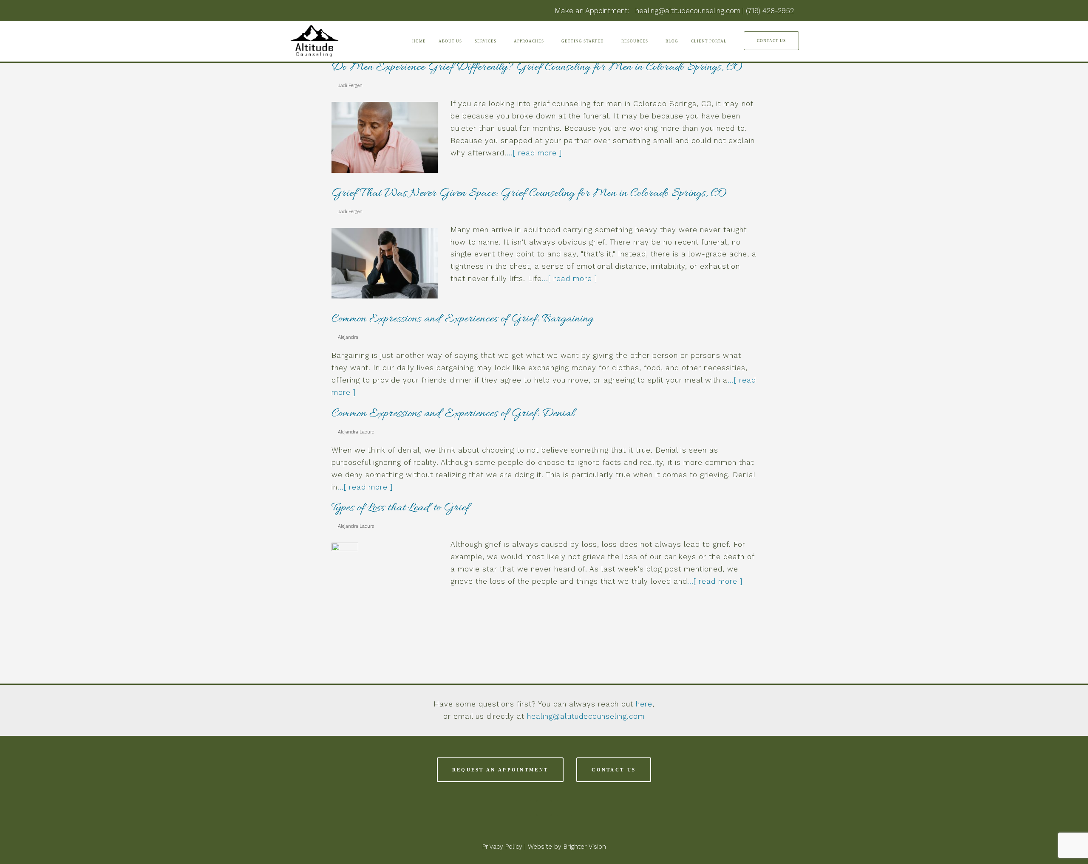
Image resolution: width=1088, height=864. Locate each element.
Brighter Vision (585, 846)
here (644, 704)
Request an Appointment (500, 769)
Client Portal (709, 41)
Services (486, 41)
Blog (672, 41)
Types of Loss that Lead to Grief (400, 508)
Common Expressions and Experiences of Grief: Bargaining (462, 319)
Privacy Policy (502, 846)
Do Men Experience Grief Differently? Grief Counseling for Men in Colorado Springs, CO (537, 67)
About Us (450, 41)
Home (419, 41)
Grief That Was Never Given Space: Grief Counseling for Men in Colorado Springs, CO (529, 194)
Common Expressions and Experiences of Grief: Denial (453, 414)
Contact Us (771, 41)
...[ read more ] (534, 153)
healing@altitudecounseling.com (586, 716)
